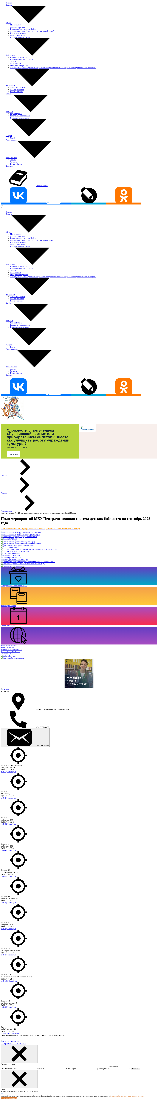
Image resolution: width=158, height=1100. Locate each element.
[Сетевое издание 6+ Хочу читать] (15, 551)
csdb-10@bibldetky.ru (9, 981)
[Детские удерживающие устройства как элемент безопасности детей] (29, 549)
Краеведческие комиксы (19, 118)
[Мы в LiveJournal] (88, 203)
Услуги (13, 61)
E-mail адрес (71, 1069)
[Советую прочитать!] (10, 547)
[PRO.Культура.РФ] (9, 539)
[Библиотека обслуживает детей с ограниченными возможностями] (28, 562)
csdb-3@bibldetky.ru (8, 824)
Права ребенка (16, 164)
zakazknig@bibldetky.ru (10, 1033)
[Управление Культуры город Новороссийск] (19, 537)
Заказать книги (42, 186)
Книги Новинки (16, 92)
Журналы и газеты (17, 88)
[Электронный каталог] (10, 553)
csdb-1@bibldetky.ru (8, 772)
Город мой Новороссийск (20, 116)
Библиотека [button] (10, 55)
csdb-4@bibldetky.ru (8, 850)
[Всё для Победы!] (8, 656)
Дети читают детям (17, 35)
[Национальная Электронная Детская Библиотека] (21, 543)
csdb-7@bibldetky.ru (8, 929)
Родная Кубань (16, 114)
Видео (12, 138)
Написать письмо (43, 745)
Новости (9, 5)
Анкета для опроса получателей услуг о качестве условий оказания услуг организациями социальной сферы (53, 68)
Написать (13, 454)
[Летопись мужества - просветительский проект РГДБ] (23, 564)
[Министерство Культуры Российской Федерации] (21, 533)
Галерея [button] (9, 136)
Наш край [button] (9, 112)
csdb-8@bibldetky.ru (8, 955)
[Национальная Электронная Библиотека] (18, 541)
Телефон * (40, 1069)
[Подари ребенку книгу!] (11, 558)
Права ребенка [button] (11, 158)
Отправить (135, 1069)
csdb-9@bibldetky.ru (8, 1007)
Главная (9, 3)
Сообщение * (103, 1069)
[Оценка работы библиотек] (12, 658)
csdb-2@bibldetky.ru (8, 798)
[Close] (19, 1054)
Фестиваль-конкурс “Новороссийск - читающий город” (32, 31)
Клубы (8, 94)
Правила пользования (18, 57)
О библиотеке (15, 63)
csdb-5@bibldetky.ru (8, 876)
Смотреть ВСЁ (7, 654)
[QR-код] (5, 689)
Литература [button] (10, 85)
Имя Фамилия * (7, 1069)
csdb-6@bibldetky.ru (8, 902)
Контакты (9, 166)
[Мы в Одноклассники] (123, 203)
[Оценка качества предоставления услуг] (17, 545)
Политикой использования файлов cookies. (127, 1096)
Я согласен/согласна (9, 1098)
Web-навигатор (12, 140)
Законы (13, 160)
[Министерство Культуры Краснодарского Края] (20, 535)
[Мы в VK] (18, 203)
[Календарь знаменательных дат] (14, 560)
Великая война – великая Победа (23, 29)
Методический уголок (19, 66)
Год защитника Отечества (20, 37)
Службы (13, 162)
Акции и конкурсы (17, 27)
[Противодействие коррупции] (13, 566)
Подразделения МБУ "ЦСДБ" (21, 59)
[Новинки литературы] (10, 555)
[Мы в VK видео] (53, 203)
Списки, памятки (17, 90)
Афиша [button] (8, 23)
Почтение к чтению (18, 33)
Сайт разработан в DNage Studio (13, 1044)
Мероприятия (15, 25)
